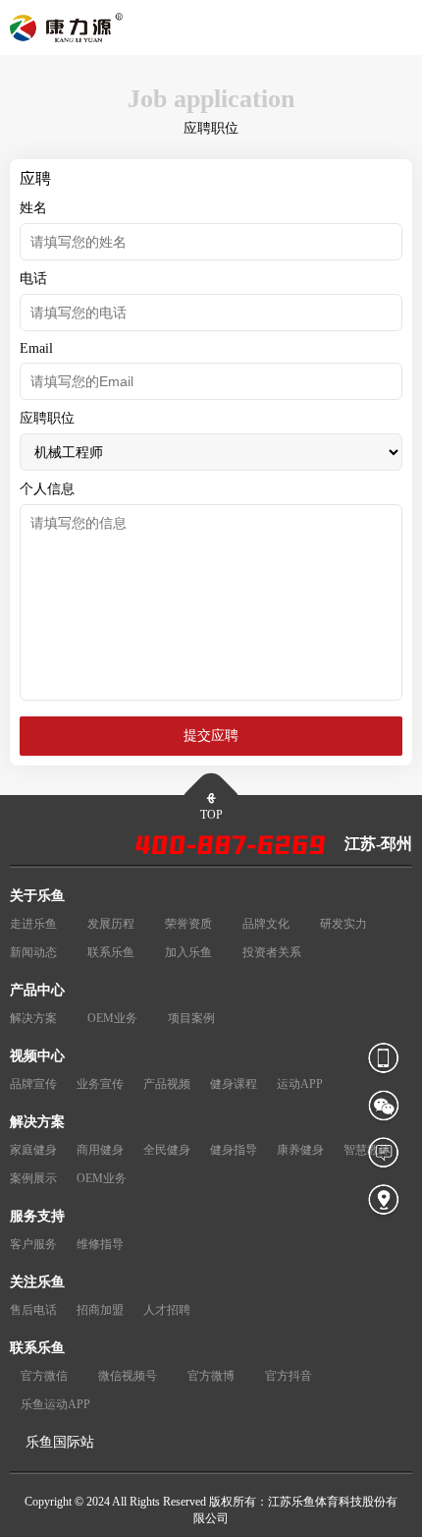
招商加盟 (100, 1310)
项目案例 (191, 1018)
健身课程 (233, 1084)
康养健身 (300, 1150)
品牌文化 (266, 924)
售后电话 (33, 1310)
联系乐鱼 (110, 952)
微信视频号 (127, 1376)
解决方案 (33, 1018)
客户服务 (33, 1244)
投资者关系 (271, 952)
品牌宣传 (33, 1084)
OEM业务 (112, 1018)
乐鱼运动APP (55, 1404)
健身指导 (233, 1150)
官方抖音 (288, 1376)
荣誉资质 (188, 924)
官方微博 (211, 1376)
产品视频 (166, 1084)
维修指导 (100, 1244)
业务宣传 (100, 1084)
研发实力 (343, 924)
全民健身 (166, 1150)
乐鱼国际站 (60, 1442)
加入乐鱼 (188, 952)
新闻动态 (33, 952)
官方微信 (44, 1376)
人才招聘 (166, 1310)
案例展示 (33, 1178)
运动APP (300, 1084)
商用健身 (100, 1150)
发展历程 (110, 924)
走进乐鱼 (33, 924)
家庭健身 (33, 1150)
